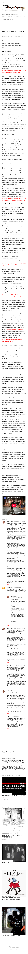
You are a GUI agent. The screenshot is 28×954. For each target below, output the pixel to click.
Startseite (5, 23)
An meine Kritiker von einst (13, 936)
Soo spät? (6, 862)
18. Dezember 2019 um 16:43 (19, 628)
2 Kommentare (5, 839)
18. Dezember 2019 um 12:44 (18, 587)
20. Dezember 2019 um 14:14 (19, 690)
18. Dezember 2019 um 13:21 (17, 597)
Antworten (9, 584)
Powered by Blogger (15, 947)
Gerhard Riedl (10, 521)
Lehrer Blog (12, 23)
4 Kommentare (5, 901)
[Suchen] (25, 2)
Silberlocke (9, 587)
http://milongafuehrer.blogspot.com (14, 329)
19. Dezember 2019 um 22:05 (19, 665)
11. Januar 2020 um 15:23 (16, 716)
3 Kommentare (5, 865)
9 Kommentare (5, 799)
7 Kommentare (5, 938)
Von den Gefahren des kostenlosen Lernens (11, 898)
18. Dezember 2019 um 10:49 (19, 521)
